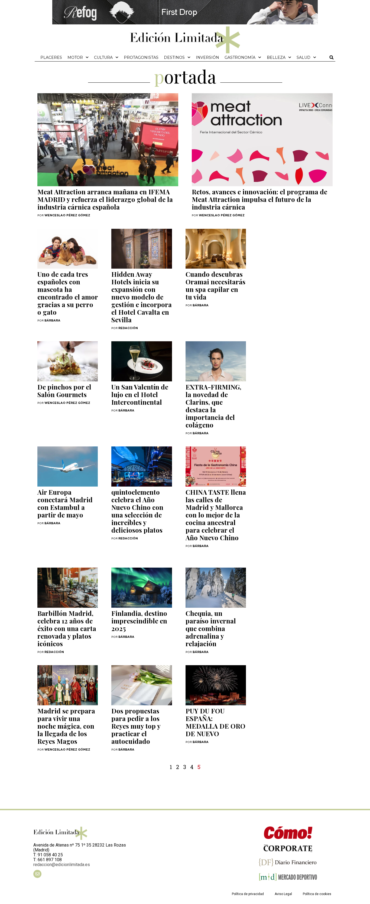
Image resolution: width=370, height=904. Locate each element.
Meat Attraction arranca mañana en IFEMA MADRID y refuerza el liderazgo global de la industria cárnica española (105, 199)
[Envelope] (37, 874)
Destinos (174, 57)
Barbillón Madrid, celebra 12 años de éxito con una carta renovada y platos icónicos (66, 628)
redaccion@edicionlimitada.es (61, 864)
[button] (331, 57)
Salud (303, 57)
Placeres (51, 57)
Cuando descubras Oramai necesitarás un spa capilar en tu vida (215, 285)
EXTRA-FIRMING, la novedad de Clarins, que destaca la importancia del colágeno (213, 405)
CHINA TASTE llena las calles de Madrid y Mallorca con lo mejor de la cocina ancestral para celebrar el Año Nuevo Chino (216, 515)
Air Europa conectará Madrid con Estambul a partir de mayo (65, 503)
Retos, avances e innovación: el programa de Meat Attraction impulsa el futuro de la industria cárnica (259, 199)
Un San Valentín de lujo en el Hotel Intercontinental (139, 394)
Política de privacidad (248, 894)
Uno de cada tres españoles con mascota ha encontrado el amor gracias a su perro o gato (67, 293)
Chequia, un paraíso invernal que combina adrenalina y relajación (211, 628)
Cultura (103, 57)
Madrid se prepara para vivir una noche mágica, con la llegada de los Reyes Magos (66, 725)
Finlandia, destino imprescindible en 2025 (139, 621)
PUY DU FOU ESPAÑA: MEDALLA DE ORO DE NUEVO (215, 722)
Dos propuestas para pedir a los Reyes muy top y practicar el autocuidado (135, 725)
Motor (75, 57)
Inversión (207, 57)
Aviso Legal (283, 894)
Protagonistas (141, 57)
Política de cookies (317, 894)
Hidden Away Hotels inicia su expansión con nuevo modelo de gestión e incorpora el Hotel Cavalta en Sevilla (141, 297)
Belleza (276, 57)
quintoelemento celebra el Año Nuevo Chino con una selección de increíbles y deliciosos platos (137, 511)
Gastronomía (240, 57)
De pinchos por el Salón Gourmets (64, 390)
